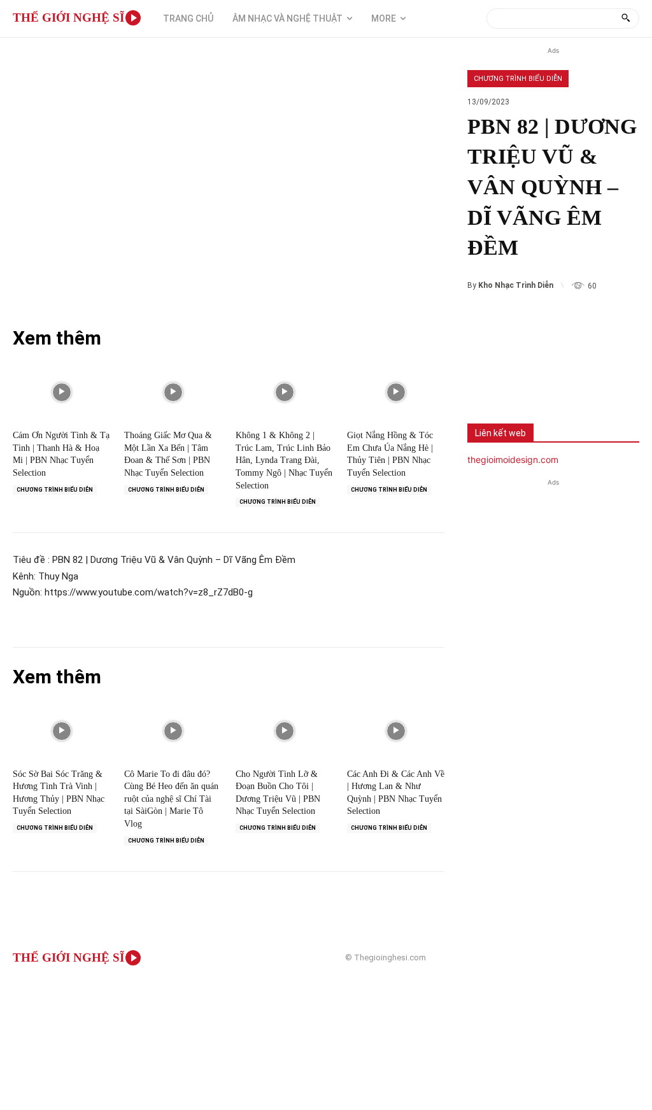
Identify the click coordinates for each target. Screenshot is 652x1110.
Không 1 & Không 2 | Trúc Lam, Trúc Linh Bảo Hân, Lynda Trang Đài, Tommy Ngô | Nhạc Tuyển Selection (284, 460)
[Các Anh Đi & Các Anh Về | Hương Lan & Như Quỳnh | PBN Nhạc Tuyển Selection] (395, 731)
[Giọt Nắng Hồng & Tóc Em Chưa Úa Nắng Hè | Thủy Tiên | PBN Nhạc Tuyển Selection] (395, 392)
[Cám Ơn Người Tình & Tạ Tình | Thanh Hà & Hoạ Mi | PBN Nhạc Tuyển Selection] (61, 392)
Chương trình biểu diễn (518, 79)
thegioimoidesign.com (512, 459)
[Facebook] (486, 380)
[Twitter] (528, 380)
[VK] (570, 380)
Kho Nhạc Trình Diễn (515, 285)
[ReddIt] (612, 380)
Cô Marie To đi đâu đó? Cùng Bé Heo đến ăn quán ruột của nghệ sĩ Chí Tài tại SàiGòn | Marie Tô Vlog (171, 799)
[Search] (625, 18)
